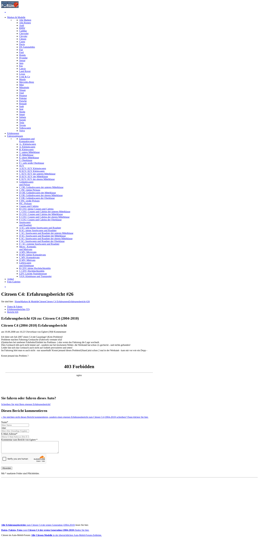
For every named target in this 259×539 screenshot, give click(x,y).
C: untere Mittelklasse (29, 152)
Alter (3, 428)
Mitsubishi (24, 87)
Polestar (23, 98)
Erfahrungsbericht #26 (79, 301)
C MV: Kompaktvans (29, 257)
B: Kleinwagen (26, 149)
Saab (21, 106)
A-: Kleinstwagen (27, 144)
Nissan (22, 90)
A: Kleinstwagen (27, 147)
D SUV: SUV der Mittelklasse (33, 176)
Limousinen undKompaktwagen (27, 140)
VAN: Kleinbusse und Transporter (35, 276)
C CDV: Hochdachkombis (31, 271)
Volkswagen (25, 128)
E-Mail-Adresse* (9, 434)
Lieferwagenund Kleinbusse (26, 264)
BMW (22, 28)
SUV (21, 165)
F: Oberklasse (25, 160)
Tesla (21, 122)
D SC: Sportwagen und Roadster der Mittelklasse (42, 236)
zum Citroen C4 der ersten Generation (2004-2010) (38, 525)
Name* (4, 422)
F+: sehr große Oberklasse (31, 163)
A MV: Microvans (27, 252)
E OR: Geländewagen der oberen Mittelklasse (41, 195)
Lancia (22, 68)
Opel (21, 93)
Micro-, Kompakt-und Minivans (27, 248)
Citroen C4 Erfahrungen (57, 301)
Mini (21, 84)
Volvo (22, 130)
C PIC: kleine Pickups (29, 190)
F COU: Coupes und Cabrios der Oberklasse (40, 219)
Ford (21, 52)
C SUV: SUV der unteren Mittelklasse (37, 174)
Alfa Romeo (25, 22)
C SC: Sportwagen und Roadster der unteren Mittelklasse (46, 233)
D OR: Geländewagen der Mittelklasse (37, 192)
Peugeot (23, 95)
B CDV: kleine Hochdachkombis (35, 268)
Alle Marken (25, 20)
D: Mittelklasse (26, 155)
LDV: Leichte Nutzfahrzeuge (33, 273)
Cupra (22, 41)
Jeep (21, 63)
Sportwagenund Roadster (25, 223)
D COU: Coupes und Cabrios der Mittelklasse (41, 214)
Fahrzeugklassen (15, 136)
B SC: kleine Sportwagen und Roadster (38, 230)
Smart (22, 114)
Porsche (23, 101)
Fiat (21, 49)
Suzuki (22, 120)
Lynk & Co (24, 76)
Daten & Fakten (14, 306)
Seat (21, 109)
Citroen (22, 39)
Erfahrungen (13, 133)
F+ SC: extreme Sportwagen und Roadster (39, 244)
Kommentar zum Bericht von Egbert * (19, 439)
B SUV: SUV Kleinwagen (32, 171)
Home (18, 301)
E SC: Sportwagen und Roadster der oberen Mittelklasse (46, 238)
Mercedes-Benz (26, 82)
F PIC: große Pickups (29, 201)
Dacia (22, 44)
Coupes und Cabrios (29, 206)
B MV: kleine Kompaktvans (32, 254)
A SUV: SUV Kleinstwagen (32, 168)
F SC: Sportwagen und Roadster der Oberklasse (42, 241)
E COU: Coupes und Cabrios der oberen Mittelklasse (44, 217)
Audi (21, 25)
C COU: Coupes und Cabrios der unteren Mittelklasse (44, 211)
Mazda (22, 79)
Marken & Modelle (16, 17)
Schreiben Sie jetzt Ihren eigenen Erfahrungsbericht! (26, 404)
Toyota (22, 125)
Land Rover (25, 71)
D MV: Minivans (27, 260)
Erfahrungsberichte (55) (18, 309)
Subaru (22, 117)
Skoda (22, 111)
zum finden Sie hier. (45, 530)
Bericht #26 (12, 312)
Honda (22, 55)
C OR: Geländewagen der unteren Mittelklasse (41, 187)
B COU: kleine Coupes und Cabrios (36, 209)
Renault (23, 103)
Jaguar (22, 60)
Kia (21, 66)
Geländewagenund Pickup (26, 183)
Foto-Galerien (13, 281)
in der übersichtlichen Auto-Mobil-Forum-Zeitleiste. (66, 535)
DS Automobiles (27, 47)
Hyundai (23, 58)
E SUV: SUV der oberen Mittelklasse (37, 179)
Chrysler (23, 36)
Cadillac (23, 31)
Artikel (10, 279)
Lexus (22, 74)
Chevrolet (23, 33)
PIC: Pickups (25, 203)
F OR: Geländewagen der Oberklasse (37, 198)
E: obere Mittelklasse (29, 157)
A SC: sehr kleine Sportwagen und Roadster (40, 227)
